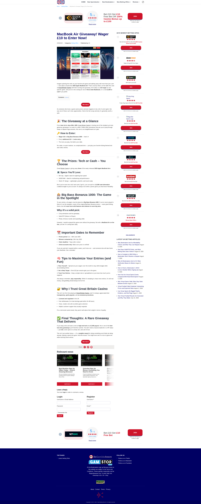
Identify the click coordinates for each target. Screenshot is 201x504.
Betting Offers (64, 6)
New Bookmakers (108, 2)
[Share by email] (91, 347)
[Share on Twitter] (88, 347)
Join (135, 16)
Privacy (108, 489)
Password (60, 406)
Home (58, 6)
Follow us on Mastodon (125, 461)
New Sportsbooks (93, 2)
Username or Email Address (65, 399)
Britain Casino (65, 168)
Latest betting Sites (64, 458)
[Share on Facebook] (85, 347)
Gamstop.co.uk (97, 475)
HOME (83, 2)
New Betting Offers (123, 2)
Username (90, 399)
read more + (67, 384)
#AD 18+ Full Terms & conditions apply (135, 21)
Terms (103, 489)
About (92, 489)
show (66, 97)
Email (89, 406)
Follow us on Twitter (124, 458)
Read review (92, 24)
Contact (97, 489)
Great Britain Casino (64, 87)
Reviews (135, 2)
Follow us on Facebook (125, 463)
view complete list (130, 235)
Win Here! (86, 104)
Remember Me (62, 412)
